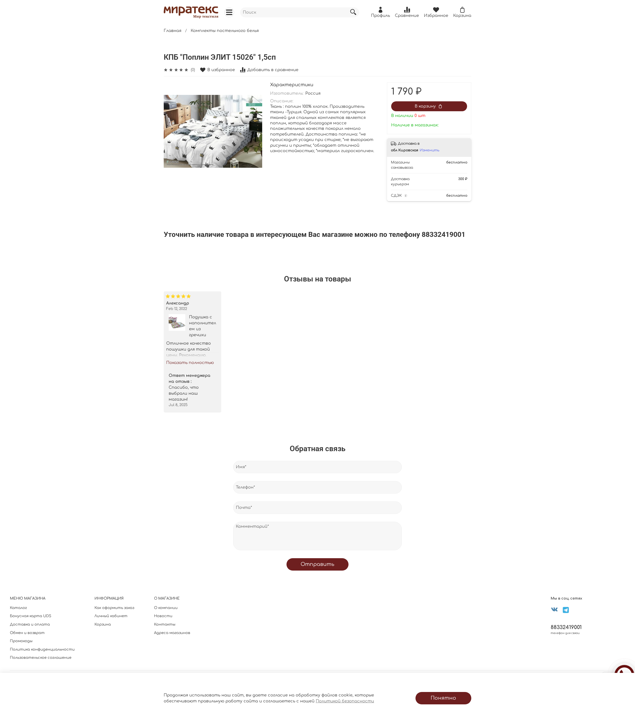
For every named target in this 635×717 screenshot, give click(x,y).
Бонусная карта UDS (30, 616)
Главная (172, 30)
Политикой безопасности (345, 701)
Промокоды (21, 641)
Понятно (443, 698)
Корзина (103, 624)
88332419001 (566, 627)
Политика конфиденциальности (42, 649)
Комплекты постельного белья (225, 30)
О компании (166, 608)
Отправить (317, 564)
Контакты (164, 624)
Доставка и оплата (30, 624)
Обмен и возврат (27, 633)
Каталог (18, 608)
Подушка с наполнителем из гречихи (202, 326)
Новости (163, 616)
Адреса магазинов (172, 633)
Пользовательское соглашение (40, 658)
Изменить (429, 150)
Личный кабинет (111, 616)
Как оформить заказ (114, 608)
